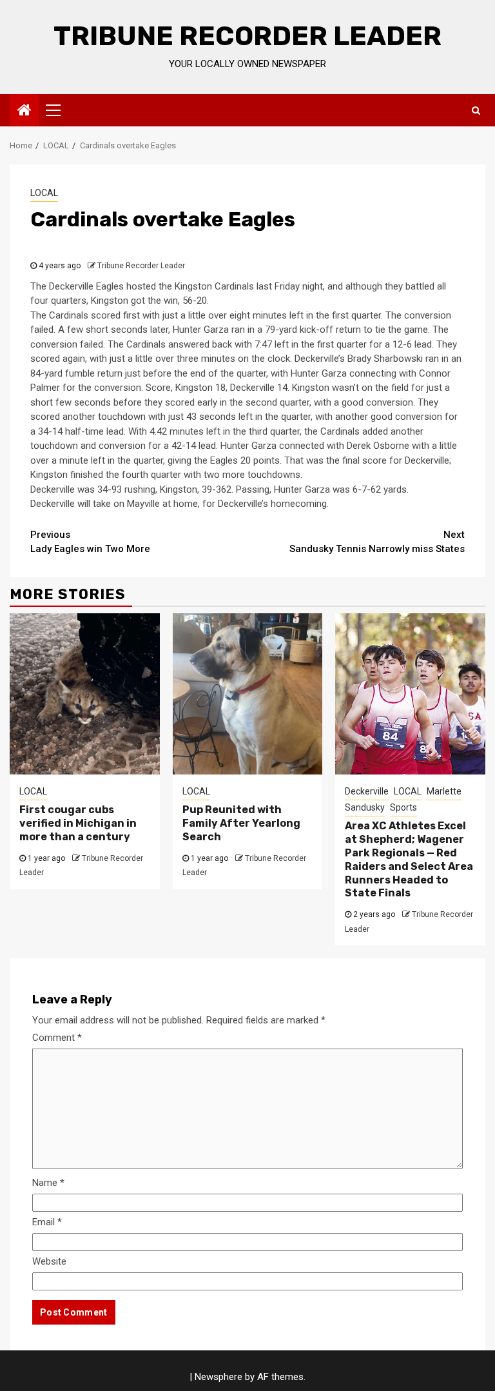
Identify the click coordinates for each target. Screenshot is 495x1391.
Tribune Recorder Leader (247, 36)
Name (48, 1183)
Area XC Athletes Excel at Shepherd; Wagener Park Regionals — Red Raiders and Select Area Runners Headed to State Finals (409, 859)
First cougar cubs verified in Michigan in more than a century (78, 823)
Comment (57, 1037)
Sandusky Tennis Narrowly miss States (377, 542)
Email (47, 1222)
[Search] (476, 110)
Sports (403, 807)
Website (49, 1261)
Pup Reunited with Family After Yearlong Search (241, 823)
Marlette (444, 791)
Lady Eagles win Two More (90, 542)
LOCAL (44, 193)
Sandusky (365, 807)
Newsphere (218, 1377)
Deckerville (367, 791)
